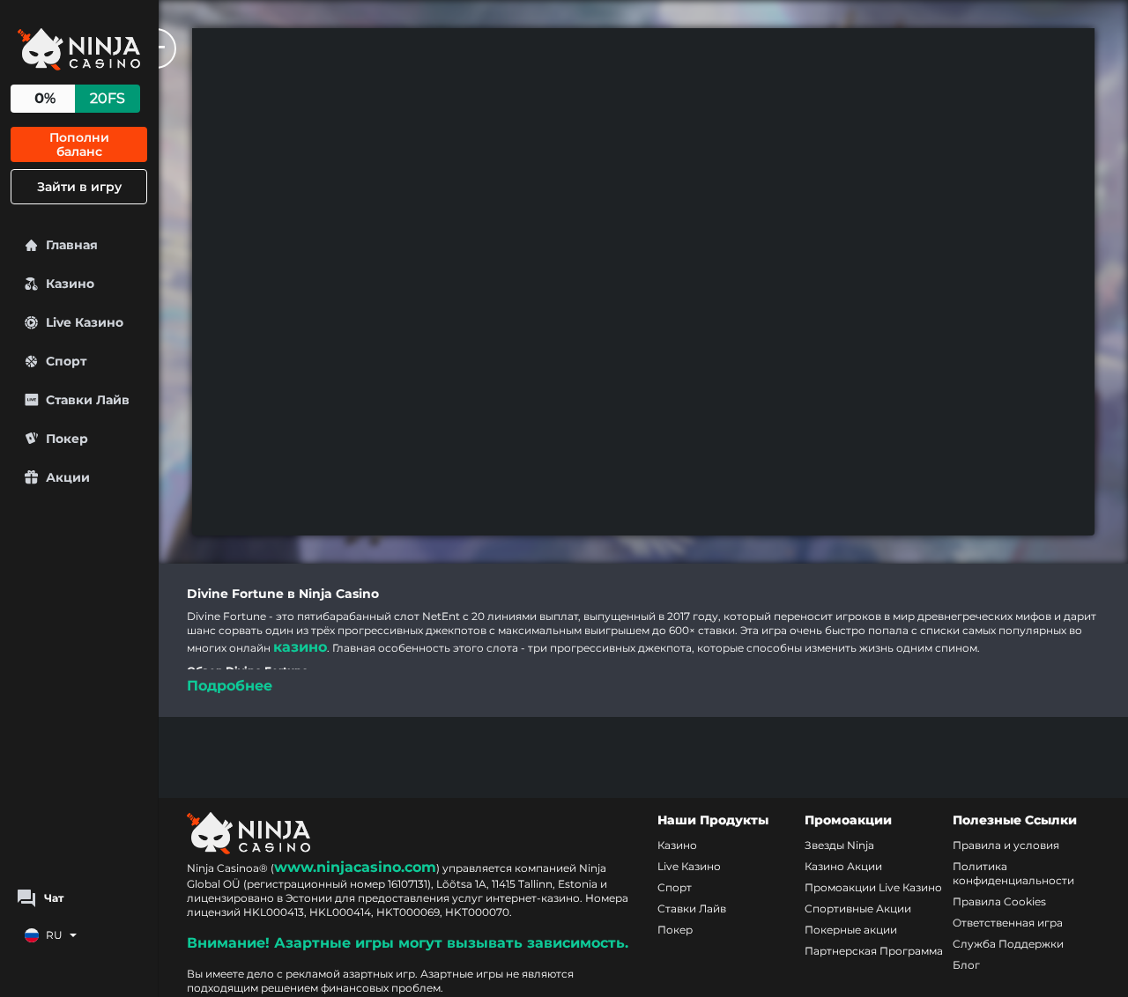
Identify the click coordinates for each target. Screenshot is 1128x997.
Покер (675, 929)
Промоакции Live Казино (873, 887)
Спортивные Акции (858, 908)
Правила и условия (1006, 845)
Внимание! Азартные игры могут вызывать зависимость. (407, 942)
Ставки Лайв (691, 908)
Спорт (674, 887)
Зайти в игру (79, 187)
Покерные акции (851, 929)
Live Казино (689, 866)
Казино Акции (843, 866)
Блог (966, 964)
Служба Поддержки (1008, 943)
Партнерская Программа (874, 950)
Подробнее (229, 685)
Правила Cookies (999, 901)
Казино (677, 845)
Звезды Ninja (839, 845)
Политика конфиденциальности (1013, 873)
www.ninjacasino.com (355, 867)
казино (300, 647)
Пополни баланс (79, 144)
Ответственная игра (1008, 922)
